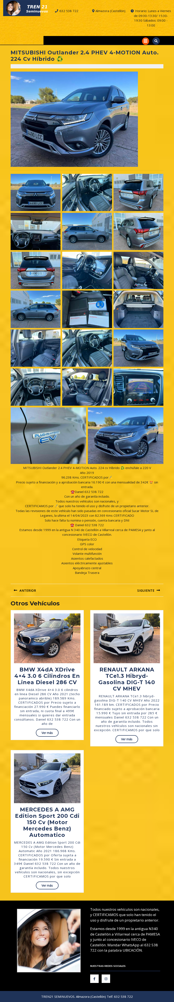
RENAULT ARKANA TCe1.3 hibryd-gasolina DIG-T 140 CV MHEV (126, 679)
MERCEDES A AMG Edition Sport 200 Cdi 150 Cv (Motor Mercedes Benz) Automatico (47, 822)
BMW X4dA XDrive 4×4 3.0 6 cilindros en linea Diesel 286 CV (47, 675)
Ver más (50, 734)
